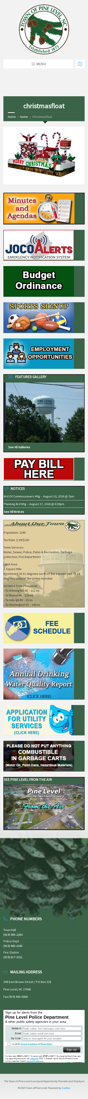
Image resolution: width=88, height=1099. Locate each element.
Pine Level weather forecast (27, 903)
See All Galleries (19, 447)
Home (12, 117)
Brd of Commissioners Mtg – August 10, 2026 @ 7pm (39, 496)
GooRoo (66, 1088)
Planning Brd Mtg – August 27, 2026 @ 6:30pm (34, 504)
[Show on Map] (80, 63)
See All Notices (14, 512)
